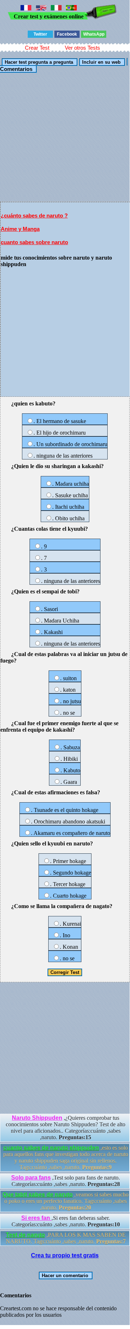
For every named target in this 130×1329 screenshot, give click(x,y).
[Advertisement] (65, 137)
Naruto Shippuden (37, 1118)
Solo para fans (31, 1178)
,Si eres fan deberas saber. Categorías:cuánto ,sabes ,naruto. (66, 1221)
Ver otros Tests (82, 48)
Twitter (40, 34)
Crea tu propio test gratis (65, 1255)
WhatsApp (93, 34)
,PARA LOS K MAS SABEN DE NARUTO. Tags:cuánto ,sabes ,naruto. (66, 1238)
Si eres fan (36, 1218)
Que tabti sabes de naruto (38, 1194)
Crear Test (37, 48)
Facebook (67, 34)
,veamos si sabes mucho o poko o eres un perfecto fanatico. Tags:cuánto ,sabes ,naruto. (66, 1201)
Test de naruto (25, 1235)
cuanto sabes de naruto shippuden (51, 1148)
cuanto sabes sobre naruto (34, 242)
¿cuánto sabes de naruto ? (34, 215)
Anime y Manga (20, 229)
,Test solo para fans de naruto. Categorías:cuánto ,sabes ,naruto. (65, 1181)
